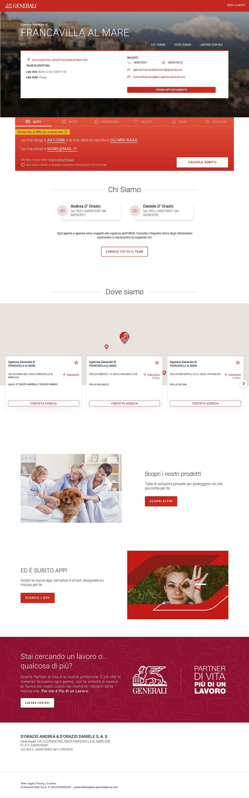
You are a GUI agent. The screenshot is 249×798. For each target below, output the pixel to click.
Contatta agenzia (43, 403)
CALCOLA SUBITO (202, 162)
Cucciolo (219, 122)
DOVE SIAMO (182, 44)
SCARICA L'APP (37, 598)
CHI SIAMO (158, 44)
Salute (146, 122)
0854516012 (175, 62)
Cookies (51, 783)
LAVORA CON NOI (211, 44)
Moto (73, 122)
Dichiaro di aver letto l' (47, 159)
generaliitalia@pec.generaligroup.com (96, 787)
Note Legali (27, 783)
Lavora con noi (37, 702)
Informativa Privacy (61, 159)
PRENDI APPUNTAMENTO (171, 89)
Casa (183, 122)
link (149, 237)
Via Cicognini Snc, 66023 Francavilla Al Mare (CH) (60, 59)
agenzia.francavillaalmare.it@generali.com (157, 69)
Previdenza (110, 122)
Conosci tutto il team (124, 251)
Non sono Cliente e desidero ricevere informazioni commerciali (66, 165)
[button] (107, 347)
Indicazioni (73, 374)
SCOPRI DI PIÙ (161, 501)
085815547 (140, 62)
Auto (37, 122)
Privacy (40, 783)
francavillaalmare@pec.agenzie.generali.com (159, 76)
